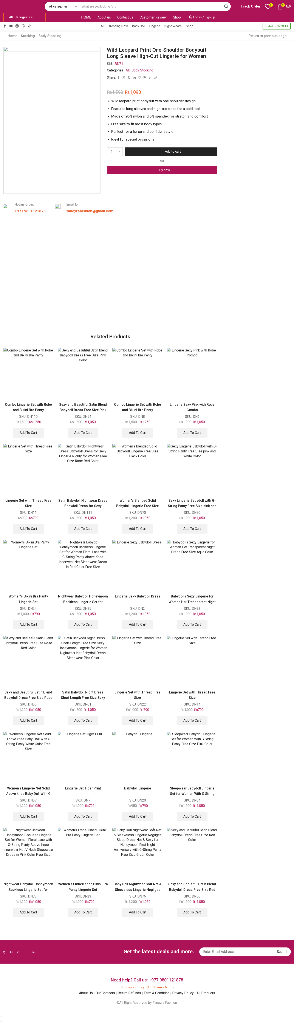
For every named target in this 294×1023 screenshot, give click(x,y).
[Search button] (226, 6)
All (102, 26)
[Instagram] (17, 26)
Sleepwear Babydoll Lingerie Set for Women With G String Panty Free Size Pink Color (192, 793)
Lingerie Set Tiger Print (83, 788)
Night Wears (173, 26)
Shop (177, 17)
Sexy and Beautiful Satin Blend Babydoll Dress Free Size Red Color (192, 889)
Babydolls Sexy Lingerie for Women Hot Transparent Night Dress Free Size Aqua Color (192, 601)
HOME (86, 17)
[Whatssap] (23, 26)
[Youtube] (11, 26)
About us (104, 17)
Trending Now (118, 26)
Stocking (28, 36)
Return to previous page (267, 36)
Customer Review (153, 17)
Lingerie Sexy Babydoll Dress (137, 596)
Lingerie (154, 26)
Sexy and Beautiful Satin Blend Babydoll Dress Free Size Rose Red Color (28, 697)
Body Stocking (50, 36)
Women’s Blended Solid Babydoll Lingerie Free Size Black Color (137, 506)
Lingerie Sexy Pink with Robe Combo (192, 407)
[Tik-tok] (29, 26)
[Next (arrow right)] (2, 1021)
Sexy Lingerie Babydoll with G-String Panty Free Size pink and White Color (192, 506)
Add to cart (173, 151)
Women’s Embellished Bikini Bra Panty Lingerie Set (83, 886)
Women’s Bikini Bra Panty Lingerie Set (28, 599)
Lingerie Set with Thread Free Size (28, 503)
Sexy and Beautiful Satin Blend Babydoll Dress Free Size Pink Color (83, 410)
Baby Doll (138, 26)
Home (12, 36)
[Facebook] (4, 26)
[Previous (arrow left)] (0, 1021)
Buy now (164, 170)
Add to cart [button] (28, 433)
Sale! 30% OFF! (277, 26)
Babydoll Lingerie (137, 788)
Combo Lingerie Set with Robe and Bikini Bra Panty (28, 407)
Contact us (125, 17)
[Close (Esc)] (0, 1016)
